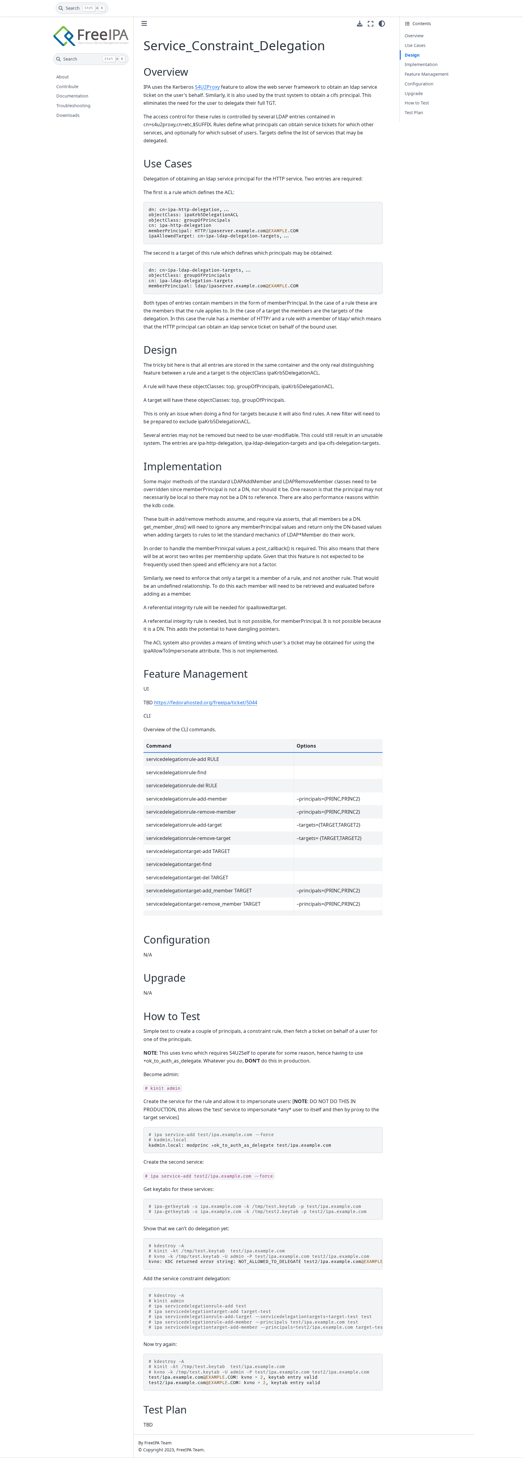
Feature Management (427, 74)
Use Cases (415, 45)
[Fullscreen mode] (370, 23)
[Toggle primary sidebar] (144, 23)
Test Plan (414, 112)
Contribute (67, 86)
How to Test (417, 103)
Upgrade (414, 93)
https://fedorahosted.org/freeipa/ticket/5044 (205, 702)
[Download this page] (359, 24)
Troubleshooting (73, 105)
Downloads (68, 115)
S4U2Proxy (207, 87)
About (62, 77)
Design (412, 55)
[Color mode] (381, 23)
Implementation (421, 64)
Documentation (72, 96)
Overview (414, 35)
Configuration (419, 84)
